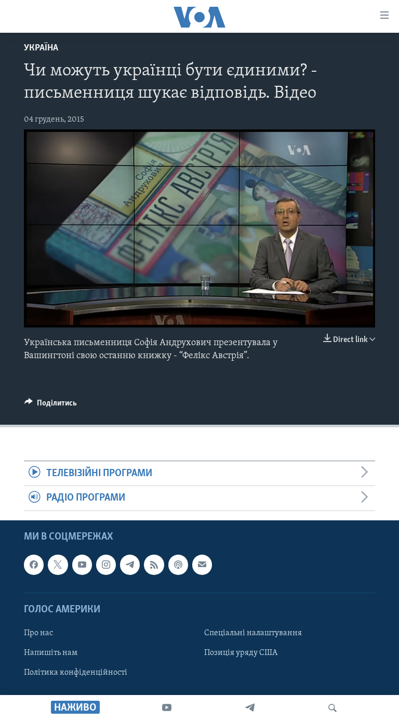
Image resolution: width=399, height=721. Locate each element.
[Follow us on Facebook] (34, 564)
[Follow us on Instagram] (106, 564)
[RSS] (154, 564)
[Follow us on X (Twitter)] (58, 564)
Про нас (38, 633)
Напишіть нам (50, 653)
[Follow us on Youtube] (82, 564)
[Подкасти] (178, 564)
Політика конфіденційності (75, 672)
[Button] (50, 405)
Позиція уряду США (240, 653)
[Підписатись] (202, 564)
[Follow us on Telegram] (130, 564)
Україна (41, 48)
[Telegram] (250, 708)
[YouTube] (167, 708)
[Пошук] (332, 708)
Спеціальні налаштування (253, 633)
